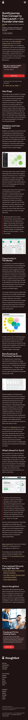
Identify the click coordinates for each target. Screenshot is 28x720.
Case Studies (5, 665)
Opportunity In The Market (9, 259)
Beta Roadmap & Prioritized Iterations (11, 355)
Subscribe (14, 75)
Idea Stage (7, 91)
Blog (3, 679)
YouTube (4, 695)
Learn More (8, 647)
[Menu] (25, 2)
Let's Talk (4, 668)
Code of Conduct (6, 714)
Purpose (4, 677)
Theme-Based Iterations (10, 579)
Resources (5, 667)
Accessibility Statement (16, 714)
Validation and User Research (11, 127)
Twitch (4, 696)
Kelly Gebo (4, 24)
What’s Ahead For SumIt (13, 450)
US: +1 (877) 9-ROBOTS (7, 713)
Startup (4, 30)
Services (4, 663)
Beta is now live (6, 544)
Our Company (5, 673)
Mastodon (4, 689)
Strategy (19, 29)
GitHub (4, 693)
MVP (21, 27)
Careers (4, 675)
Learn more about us (18, 602)
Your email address (9, 69)
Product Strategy (13, 27)
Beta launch (14, 427)
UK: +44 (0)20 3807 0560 (19, 713)
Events (4, 681)
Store (3, 684)
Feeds (3, 698)
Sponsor (4, 682)
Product (4, 27)
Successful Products (8, 29)
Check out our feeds (12, 85)
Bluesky (4, 691)
